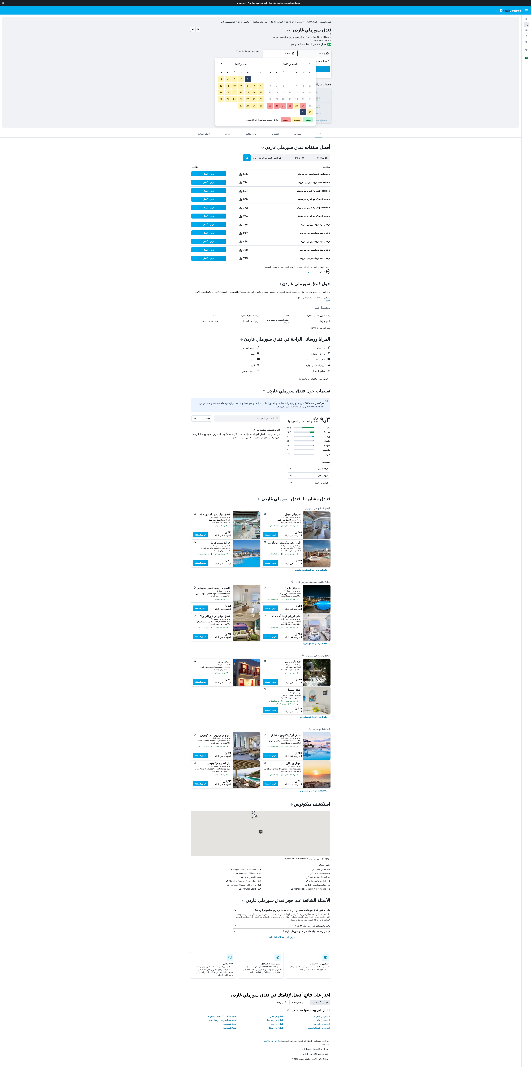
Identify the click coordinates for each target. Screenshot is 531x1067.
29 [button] (270, 105)
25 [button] (296, 105)
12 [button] (290, 92)
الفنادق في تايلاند (230, 1027)
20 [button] (283, 99)
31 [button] (303, 112)
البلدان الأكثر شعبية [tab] (320, 1002)
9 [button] (310, 92)
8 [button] (270, 85)
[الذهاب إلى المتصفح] (526, 42)
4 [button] (296, 85)
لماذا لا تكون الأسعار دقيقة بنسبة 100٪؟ (310, 1058)
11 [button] (296, 92)
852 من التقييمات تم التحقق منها (305, 44)
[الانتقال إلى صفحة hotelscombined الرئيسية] (510, 10)
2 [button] (310, 85)
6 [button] (283, 85)
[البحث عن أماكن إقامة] (526, 24)
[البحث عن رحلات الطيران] (526, 19)
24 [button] (303, 105)
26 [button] (290, 105)
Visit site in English (246, 3)
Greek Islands (297, 22)
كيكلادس (280, 22)
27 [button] (283, 105)
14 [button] (276, 92)
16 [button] (310, 99)
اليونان (314, 22)
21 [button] (276, 99)
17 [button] (303, 99)
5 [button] (290, 85)
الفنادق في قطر (276, 1016)
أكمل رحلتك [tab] (281, 1002)
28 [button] (276, 105)
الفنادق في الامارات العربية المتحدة (223, 1020)
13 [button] (283, 92)
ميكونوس (246, 22)
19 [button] (290, 99)
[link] (311, 570)
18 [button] (296, 99)
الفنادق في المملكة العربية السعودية (222, 1016)
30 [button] (310, 112)
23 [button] (310, 105)
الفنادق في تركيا (323, 1020)
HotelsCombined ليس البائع (315, 1049)
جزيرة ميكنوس (262, 22)
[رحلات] (526, 50)
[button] (3, 3)
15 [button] (270, 92)
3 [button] (303, 85)
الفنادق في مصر (276, 1024)
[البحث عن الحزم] (526, 36)
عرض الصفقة (270, 534)
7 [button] (276, 85)
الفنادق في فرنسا (230, 1024)
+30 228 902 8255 (322, 40)
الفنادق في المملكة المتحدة (319, 1027)
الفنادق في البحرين (322, 1024)
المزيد (327, 300)
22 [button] (270, 99)
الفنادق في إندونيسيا (275, 1020)
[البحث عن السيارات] (526, 30)
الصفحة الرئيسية (325, 22)
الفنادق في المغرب (322, 1016)
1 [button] (270, 79)
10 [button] (303, 92)
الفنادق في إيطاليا (276, 1027)
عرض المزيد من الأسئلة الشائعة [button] (282, 937)
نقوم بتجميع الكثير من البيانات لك (314, 1054)
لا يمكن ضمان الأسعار (271, 1041)
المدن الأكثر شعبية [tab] (299, 1002)
